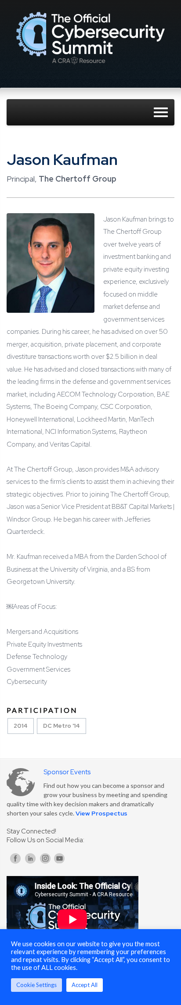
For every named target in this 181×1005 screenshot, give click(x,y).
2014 (21, 726)
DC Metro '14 (61, 726)
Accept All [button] (85, 984)
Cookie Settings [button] (36, 984)
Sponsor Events (66, 772)
